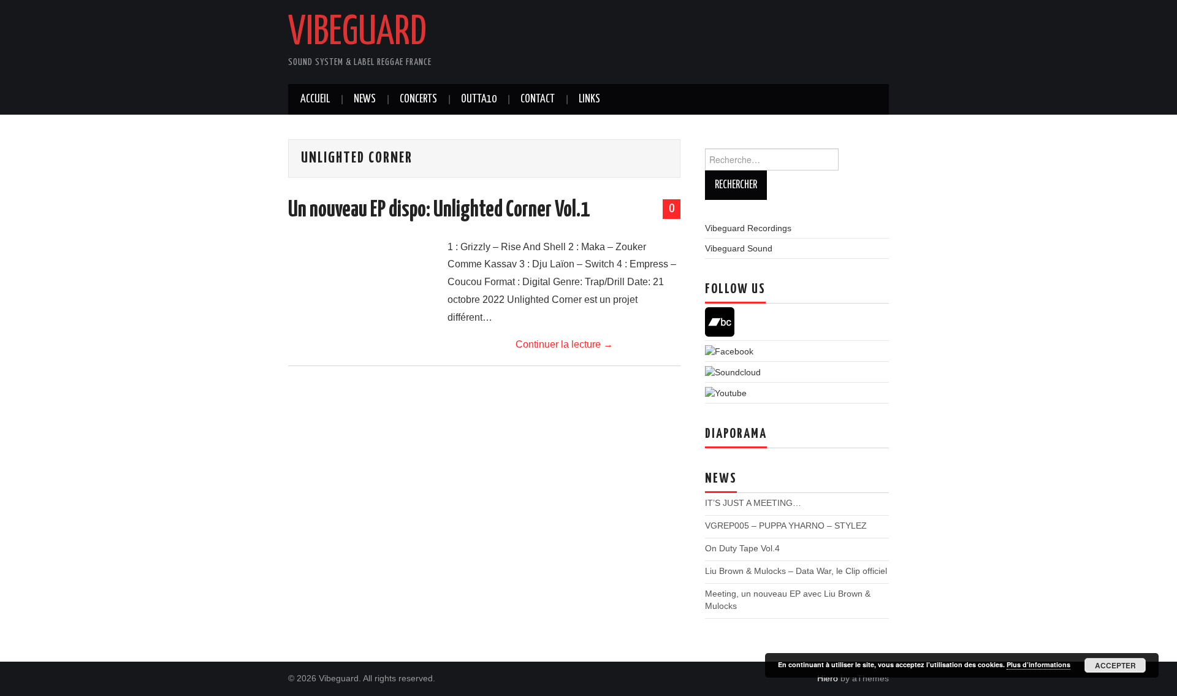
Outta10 (479, 99)
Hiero (827, 678)
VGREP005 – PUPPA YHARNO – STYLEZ (786, 525)
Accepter (1115, 665)
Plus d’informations (1038, 664)
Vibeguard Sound (738, 248)
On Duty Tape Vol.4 (742, 548)
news (365, 99)
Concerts (418, 99)
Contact (537, 99)
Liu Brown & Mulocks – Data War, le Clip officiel (796, 571)
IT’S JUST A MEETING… (753, 503)
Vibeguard (357, 33)
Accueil (315, 99)
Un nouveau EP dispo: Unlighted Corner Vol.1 (439, 210)
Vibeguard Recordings (748, 228)
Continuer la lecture (564, 344)
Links (589, 99)
